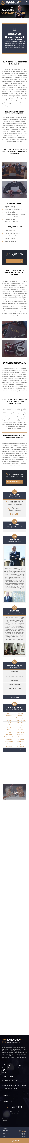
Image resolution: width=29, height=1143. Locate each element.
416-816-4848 (14, 13)
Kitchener (20, 727)
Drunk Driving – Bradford (9, 1080)
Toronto (9, 744)
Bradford (20, 713)
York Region (20, 746)
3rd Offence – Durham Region (10, 1083)
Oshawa (20, 737)
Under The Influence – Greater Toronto (14, 1085)
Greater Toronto (20, 720)
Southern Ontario (8, 737)
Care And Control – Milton (10, 1088)
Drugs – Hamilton (7, 1091)
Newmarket (9, 734)
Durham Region (20, 718)
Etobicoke (9, 720)
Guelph (9, 722)
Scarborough (20, 741)
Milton (9, 732)
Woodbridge (9, 746)
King (20, 725)
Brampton (9, 715)
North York (20, 734)
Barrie (8, 713)
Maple (9, 729)
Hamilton (8, 725)
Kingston (9, 727)
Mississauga (20, 732)
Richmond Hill (9, 741)
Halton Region (20, 722)
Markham (20, 729)
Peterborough (20, 739)
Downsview (9, 718)
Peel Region (9, 739)
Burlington (20, 715)
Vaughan (20, 744)
